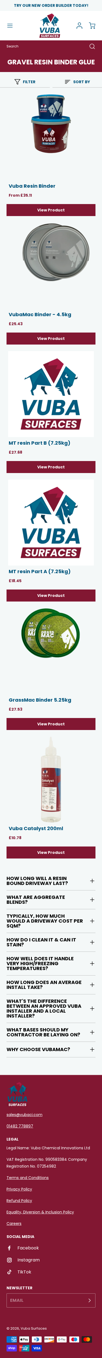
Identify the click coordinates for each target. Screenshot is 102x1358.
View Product (51, 210)
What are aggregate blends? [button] (36, 899)
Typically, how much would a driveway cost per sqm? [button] (45, 921)
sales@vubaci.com (24, 1114)
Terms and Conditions (28, 1177)
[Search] (89, 46)
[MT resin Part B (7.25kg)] (51, 394)
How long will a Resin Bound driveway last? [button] (37, 881)
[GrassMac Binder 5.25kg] (51, 651)
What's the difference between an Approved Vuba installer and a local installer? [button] (44, 1008)
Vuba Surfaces (34, 1328)
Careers (14, 1223)
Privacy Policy (19, 1189)
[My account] (78, 26)
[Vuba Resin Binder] (51, 137)
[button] (12, 26)
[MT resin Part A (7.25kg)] (51, 523)
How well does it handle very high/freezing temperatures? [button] (40, 963)
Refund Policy (19, 1200)
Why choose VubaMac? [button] (38, 1049)
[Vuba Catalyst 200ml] (51, 779)
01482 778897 (20, 1126)
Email (16, 1300)
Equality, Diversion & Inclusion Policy (40, 1212)
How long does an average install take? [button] (44, 985)
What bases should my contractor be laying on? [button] (43, 1032)
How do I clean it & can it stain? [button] (41, 942)
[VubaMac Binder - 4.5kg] (51, 266)
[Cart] (89, 26)
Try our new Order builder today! (51, 5)
